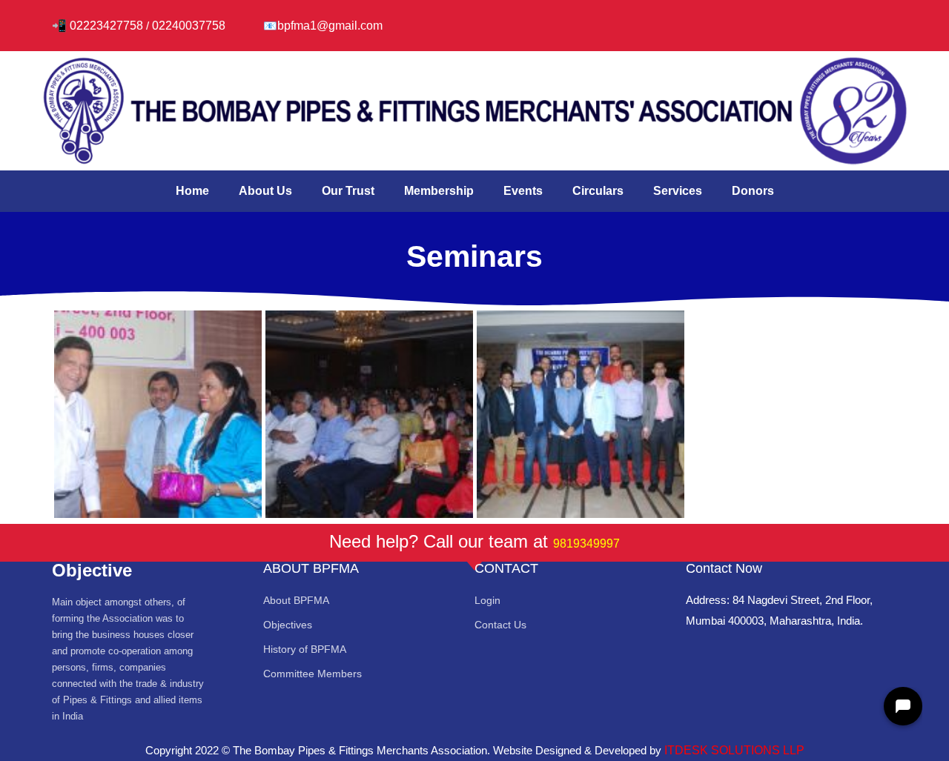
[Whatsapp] (725, 22)
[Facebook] (769, 22)
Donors (753, 191)
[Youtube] (857, 22)
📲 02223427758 (97, 25)
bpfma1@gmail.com (330, 25)
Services (677, 191)
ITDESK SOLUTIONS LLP (734, 750)
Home (192, 191)
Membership (439, 191)
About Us (265, 191)
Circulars (598, 191)
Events (523, 191)
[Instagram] (813, 22)
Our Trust (348, 191)
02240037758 (190, 25)
